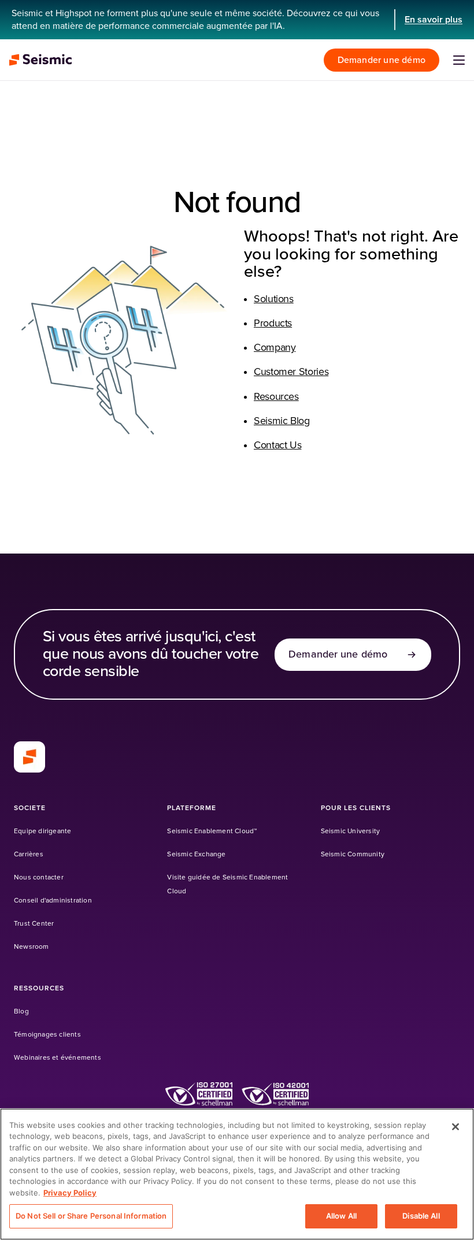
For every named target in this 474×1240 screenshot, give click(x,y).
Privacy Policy (70, 1192)
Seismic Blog (282, 421)
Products (273, 323)
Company (274, 347)
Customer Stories (291, 372)
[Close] (455, 1126)
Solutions (274, 299)
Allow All (341, 1215)
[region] (237, 1174)
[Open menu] (459, 60)
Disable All (420, 1215)
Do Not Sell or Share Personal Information (91, 1215)
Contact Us (277, 445)
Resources (276, 397)
